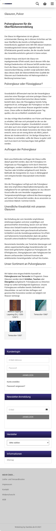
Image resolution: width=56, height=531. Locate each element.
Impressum (7, 484)
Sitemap (10, 460)
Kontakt (5, 489)
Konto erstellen (13, 382)
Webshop (19, 527)
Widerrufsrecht (8, 494)
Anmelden (28, 375)
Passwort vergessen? (16, 386)
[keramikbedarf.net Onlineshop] (6, 4)
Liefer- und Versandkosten (13, 479)
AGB (4, 499)
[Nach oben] (47, 526)
